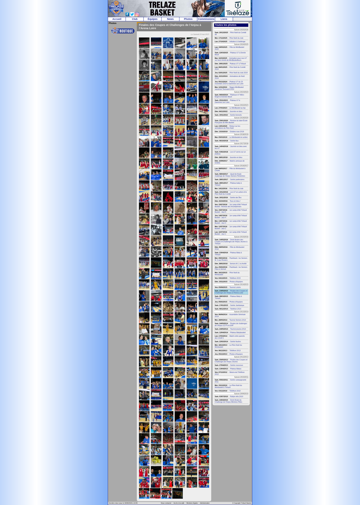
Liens (224, 19)
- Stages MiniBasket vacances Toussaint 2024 (229, 88)
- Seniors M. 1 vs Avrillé (231, 264)
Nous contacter (166, 503)
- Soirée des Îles (228, 198)
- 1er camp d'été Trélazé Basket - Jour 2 (231, 228)
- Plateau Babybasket (230, 333)
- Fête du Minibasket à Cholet (230, 169)
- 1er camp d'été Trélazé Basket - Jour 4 (231, 217)
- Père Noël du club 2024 (231, 73)
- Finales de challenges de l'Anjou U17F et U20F (231, 324)
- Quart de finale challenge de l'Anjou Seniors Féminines (230, 175)
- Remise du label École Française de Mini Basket (231, 122)
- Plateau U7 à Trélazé (230, 64)
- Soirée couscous (229, 365)
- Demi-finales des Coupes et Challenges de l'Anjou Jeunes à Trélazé (231, 242)
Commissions (206, 19)
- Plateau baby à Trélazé (228, 184)
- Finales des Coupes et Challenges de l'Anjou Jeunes (231, 361)
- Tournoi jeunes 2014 (230, 329)
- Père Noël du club (229, 38)
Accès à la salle (179, 503)
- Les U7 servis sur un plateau (230, 153)
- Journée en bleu (228, 111)
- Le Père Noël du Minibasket (228, 346)
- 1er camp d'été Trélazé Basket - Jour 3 (231, 222)
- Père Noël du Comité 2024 (230, 68)
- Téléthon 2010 (228, 391)
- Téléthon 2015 (228, 278)
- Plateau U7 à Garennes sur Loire (227, 101)
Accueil (116, 19)
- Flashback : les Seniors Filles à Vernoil (231, 268)
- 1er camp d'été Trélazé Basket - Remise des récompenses (231, 206)
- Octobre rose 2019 (229, 132)
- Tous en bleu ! (227, 201)
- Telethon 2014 (228, 309)
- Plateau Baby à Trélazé (228, 254)
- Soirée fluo (226, 141)
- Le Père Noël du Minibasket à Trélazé (228, 386)
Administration (205, 503)
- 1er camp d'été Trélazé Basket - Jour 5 (231, 211)
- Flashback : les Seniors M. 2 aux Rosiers (231, 259)
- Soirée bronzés (228, 115)
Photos (188, 19)
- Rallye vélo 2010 (229, 396)
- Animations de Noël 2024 (230, 77)
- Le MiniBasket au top (230, 108)
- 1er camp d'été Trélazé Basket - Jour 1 (231, 233)
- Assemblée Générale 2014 (230, 315)
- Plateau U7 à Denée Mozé (230, 54)
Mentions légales (192, 503)
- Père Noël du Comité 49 (230, 34)
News (170, 19)
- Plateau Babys (228, 369)
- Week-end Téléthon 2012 (230, 373)
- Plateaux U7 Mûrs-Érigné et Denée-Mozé (229, 96)
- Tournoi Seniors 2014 (230, 320)
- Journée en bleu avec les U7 (231, 147)
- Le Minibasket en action (231, 137)
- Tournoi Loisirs (228, 287)
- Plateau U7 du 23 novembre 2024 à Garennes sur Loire (229, 83)
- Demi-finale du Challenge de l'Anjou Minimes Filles (228, 401)
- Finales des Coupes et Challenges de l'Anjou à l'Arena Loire (231, 292)
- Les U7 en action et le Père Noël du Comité (231, 193)
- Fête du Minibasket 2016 (229, 248)
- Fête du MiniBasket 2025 (229, 48)
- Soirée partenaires (229, 179)
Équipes (153, 19)
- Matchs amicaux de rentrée (230, 162)
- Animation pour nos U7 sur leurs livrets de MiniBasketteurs (231, 59)
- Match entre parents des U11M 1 (230, 337)
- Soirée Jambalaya (229, 305)
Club (135, 19)
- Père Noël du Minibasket (227, 274)
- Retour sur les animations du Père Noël (227, 127)
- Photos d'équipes (229, 282)
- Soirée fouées (228, 342)
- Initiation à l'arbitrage (230, 42)
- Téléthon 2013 (228, 351)
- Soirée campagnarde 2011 (230, 381)
